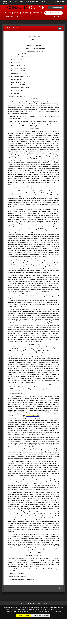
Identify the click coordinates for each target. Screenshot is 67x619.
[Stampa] (60, 28)
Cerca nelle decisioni (56, 7)
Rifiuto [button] (27, 615)
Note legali (43, 603)
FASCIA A (22, 1)
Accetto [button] (20, 615)
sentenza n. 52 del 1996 (32, 416)
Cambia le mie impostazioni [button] (41, 615)
